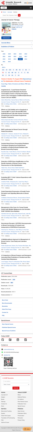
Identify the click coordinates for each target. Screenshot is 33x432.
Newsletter (5, 306)
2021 (4, 56)
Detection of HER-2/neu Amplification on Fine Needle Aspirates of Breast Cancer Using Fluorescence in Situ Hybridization (15, 163)
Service (3, 409)
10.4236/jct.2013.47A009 (10, 137)
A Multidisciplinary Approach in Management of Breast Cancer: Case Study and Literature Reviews (15, 241)
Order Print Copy (6, 309)
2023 (20, 54)
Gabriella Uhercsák (6, 213)
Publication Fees (22, 403)
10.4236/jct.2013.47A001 (10, 265)
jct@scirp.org (19, 27)
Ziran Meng (19, 229)
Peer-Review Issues (23, 401)
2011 (4, 61)
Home (4, 12)
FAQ (3, 315)
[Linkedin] (18, 339)
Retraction (20, 418)
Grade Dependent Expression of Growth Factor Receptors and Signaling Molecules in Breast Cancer (15, 193)
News (2, 406)
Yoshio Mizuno (13, 151)
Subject (3, 397)
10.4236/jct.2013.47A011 (10, 104)
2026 (4, 54)
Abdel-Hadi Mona (19, 167)
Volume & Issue (5, 422)
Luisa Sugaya (4, 261)
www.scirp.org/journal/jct (17, 25)
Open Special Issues (7, 324)
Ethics (19, 394)
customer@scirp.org (9, 349)
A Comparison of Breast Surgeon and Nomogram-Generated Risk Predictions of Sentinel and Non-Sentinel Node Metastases (16, 257)
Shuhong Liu (12, 229)
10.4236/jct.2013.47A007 (10, 171)
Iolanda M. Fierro (18, 133)
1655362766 (7, 355)
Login (3, 8)
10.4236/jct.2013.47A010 (10, 123)
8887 (12, 282)
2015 (9, 59)
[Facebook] (10, 339)
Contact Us (5, 312)
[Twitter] (3, 339)
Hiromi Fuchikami (21, 151)
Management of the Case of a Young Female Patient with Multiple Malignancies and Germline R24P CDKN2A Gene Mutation (15, 209)
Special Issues (21, 406)
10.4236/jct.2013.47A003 (10, 233)
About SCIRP (22, 392)
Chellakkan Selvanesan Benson (9, 197)
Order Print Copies (6, 415)
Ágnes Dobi (14, 213)
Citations (14, 29)
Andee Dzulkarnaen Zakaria (8, 245)
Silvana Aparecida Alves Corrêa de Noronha (12, 119)
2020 (9, 56)
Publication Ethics (22, 413)
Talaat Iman (4, 167)
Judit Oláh (28, 213)
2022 (26, 54)
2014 (15, 59)
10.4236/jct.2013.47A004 (10, 217)
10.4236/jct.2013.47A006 (10, 185)
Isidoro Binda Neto (6, 100)
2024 (15, 54)
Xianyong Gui (4, 229)
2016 (4, 59)
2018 (20, 56)
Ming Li (26, 181)
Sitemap (3, 401)
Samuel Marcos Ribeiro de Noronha (20, 100)
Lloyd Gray (21, 181)
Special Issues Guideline (9, 330)
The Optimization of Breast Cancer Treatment (16, 81)
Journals (10, 12)
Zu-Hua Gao (25, 229)
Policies (20, 409)
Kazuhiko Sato (5, 151)
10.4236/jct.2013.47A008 (10, 155)
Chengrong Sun (14, 181)
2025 (9, 54)
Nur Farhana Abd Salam (22, 245)
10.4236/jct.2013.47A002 (10, 249)
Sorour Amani (11, 167)
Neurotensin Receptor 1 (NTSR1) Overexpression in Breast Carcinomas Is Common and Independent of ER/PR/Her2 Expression (16, 225)
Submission (6, 37)
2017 (26, 56)
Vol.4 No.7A (18, 102)
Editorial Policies (22, 397)
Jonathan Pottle (5, 181)
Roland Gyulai (21, 213)
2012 (26, 59)
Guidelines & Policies (7, 46)
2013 (20, 59)
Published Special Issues (9, 327)
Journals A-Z (4, 394)
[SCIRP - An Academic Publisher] (11, 2)
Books (2, 399)
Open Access (21, 411)
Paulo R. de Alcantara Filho (16, 261)
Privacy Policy (21, 420)
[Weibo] (25, 339)
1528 (13, 279)
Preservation (21, 415)
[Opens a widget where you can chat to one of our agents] (27, 429)
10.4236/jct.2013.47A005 (10, 201)
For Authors (21, 399)
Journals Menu (5, 42)
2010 (9, 61)
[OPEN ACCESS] (28, 2)
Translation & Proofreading (8, 418)
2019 (15, 56)
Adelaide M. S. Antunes (7, 133)
